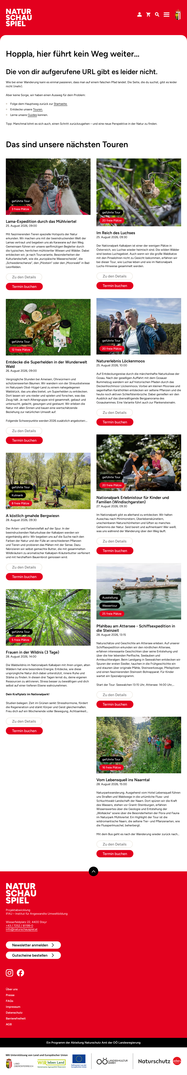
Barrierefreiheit (16, 1018)
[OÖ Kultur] (112, 1061)
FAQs (9, 1001)
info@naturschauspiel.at (22, 929)
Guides (32, 115)
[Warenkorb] (148, 14)
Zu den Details (24, 277)
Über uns (12, 989)
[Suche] (157, 14)
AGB (9, 1024)
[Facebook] (20, 973)
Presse (10, 995)
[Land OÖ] (46, 1061)
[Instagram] (9, 973)
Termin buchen (24, 286)
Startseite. (60, 104)
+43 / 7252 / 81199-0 (19, 925)
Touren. (38, 109)
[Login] (139, 14)
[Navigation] (166, 15)
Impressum (13, 1006)
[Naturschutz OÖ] (159, 1061)
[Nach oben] (93, 871)
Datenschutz (14, 1012)
